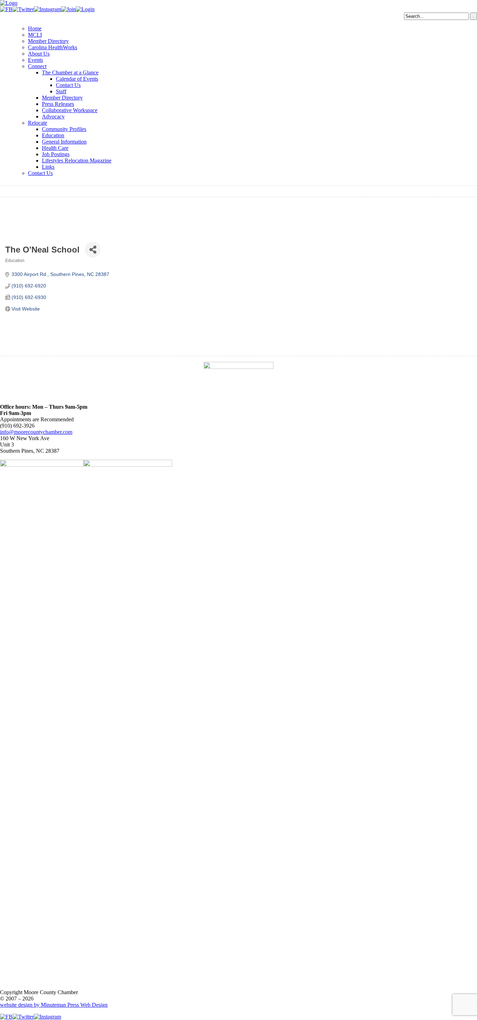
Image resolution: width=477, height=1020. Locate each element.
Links (48, 167)
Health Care (55, 148)
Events (35, 60)
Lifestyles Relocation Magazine (76, 160)
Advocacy (53, 116)
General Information (64, 142)
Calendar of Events (77, 79)
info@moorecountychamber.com (36, 432)
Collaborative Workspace (69, 110)
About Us (39, 54)
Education (53, 135)
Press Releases (58, 104)
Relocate (37, 123)
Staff (61, 91)
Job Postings (55, 154)
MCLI (35, 35)
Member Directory (48, 41)
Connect (37, 66)
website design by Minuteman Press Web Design (54, 1005)
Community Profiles (64, 129)
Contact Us (68, 85)
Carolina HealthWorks (52, 47)
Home (35, 28)
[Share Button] (93, 249)
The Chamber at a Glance (70, 72)
